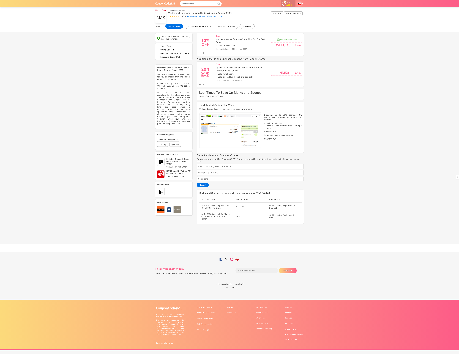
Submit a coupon (262, 312)
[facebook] (221, 260)
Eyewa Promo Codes (205, 318)
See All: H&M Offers (175, 176)
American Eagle (203, 330)
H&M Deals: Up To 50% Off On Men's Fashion (178, 174)
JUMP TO (159, 26)
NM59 (284, 73)
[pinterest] (237, 260)
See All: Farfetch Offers (177, 167)
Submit (203, 185)
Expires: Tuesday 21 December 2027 (230, 80)
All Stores (288, 323)
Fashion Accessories (168, 139)
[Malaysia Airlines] (169, 209)
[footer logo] (170, 308)
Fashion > (165, 10)
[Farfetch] (160, 191)
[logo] (165, 3)
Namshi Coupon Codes (206, 313)
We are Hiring (261, 318)
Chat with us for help (264, 329)
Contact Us (231, 312)
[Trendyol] (160, 209)
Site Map (288, 318)
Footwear (175, 144)
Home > (158, 10)
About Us (288, 312)
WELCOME (284, 45)
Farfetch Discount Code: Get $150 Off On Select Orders (177, 163)
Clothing (163, 144)
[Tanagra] (177, 209)
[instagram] (231, 260)
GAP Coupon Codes (204, 324)
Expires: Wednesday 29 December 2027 (231, 49)
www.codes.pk (291, 340)
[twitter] (226, 260)
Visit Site (277, 13)
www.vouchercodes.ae (294, 334)
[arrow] (457, 176)
